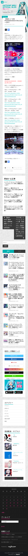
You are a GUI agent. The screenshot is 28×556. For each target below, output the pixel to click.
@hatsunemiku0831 (14, 372)
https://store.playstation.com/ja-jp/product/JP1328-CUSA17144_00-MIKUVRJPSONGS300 (13, 114)
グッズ (6, 411)
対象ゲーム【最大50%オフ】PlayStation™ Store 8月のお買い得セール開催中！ (13, 189)
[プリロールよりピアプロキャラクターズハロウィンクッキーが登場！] (6, 333)
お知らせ (7, 408)
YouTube (14, 362)
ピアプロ (7, 416)
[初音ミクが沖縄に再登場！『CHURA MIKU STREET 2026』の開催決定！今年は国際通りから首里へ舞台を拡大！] (6, 295)
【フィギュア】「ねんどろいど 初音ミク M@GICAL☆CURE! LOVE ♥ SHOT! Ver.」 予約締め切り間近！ (16, 316)
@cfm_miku (14, 355)
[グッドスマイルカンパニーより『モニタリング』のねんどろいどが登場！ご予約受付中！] (6, 306)
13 (17, 500)
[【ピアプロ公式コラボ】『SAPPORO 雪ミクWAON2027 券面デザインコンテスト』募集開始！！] (6, 286)
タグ (19, 251)
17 (6, 503)
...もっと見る (14, 478)
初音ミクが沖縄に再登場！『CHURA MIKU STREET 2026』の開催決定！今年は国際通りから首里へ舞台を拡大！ (16, 296)
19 (14, 503)
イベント (7, 405)
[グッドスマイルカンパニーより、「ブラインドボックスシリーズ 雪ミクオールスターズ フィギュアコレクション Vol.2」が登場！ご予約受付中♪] (6, 264)
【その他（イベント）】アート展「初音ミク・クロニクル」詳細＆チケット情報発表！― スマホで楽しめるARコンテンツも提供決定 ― (20, 227)
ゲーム (15, 167)
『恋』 (14, 435)
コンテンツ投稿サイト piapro (8, 534)
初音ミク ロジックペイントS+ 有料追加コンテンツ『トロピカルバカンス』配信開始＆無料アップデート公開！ (13, 208)
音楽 (6, 421)
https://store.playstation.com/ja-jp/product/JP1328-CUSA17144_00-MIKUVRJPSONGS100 (13, 95)
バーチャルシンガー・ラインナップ (9, 539)
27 (17, 505)
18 (10, 503)
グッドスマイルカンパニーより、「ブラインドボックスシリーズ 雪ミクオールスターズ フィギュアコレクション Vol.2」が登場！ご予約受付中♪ (16, 266)
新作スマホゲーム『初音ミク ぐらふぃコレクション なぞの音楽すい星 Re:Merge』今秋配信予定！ (13, 195)
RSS (3, 526)
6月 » (3, 512)
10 (6, 500)
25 (10, 505)
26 (14, 505)
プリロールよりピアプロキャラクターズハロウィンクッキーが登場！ (16, 333)
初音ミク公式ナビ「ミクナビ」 (14, 378)
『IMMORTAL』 (16, 443)
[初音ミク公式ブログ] (9, 7)
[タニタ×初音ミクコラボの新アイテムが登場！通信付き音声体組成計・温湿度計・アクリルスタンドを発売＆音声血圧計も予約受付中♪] (6, 276)
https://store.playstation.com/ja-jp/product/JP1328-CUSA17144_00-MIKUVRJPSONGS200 (13, 104)
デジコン (5, 16)
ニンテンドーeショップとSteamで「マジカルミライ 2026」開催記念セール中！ (13, 183)
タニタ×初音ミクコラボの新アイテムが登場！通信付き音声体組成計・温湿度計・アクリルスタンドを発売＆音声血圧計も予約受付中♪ (16, 277)
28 (21, 505)
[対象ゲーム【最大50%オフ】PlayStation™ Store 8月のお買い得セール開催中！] (6, 341)
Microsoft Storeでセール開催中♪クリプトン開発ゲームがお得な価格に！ (13, 202)
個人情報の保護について (7, 542)
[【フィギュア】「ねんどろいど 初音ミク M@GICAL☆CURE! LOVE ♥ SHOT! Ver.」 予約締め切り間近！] (6, 315)
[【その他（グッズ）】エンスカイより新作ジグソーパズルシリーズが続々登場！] (6, 256)
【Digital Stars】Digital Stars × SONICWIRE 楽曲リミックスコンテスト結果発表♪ (8, 222)
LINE (14, 375)
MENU (5, 2)
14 (21, 500)
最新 (8, 251)
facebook (14, 359)
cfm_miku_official (14, 369)
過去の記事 (7, 418)
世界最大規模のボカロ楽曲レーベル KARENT (11, 537)
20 (17, 503)
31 (6, 508)
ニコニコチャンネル (14, 366)
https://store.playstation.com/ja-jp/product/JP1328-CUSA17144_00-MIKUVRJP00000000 (13, 121)
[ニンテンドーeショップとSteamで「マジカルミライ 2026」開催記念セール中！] (6, 326)
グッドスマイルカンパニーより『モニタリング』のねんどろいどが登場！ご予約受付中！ (16, 307)
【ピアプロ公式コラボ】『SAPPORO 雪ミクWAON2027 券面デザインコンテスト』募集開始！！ (16, 287)
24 (6, 505)
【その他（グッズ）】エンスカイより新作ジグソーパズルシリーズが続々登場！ (16, 256)
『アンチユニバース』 (18, 469)
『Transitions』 (16, 461)
